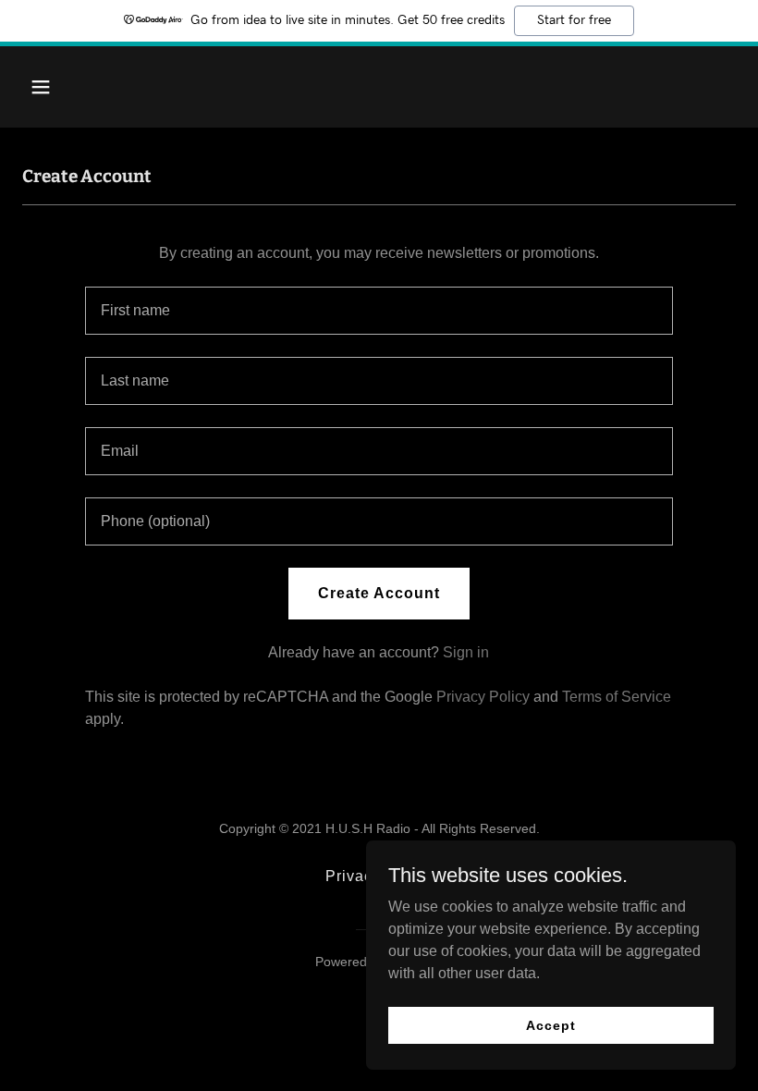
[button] (75, 86)
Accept (550, 1024)
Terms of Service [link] (616, 697)
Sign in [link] (466, 652)
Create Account (379, 593)
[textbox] (378, 311)
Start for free (574, 20)
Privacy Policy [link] (483, 697)
